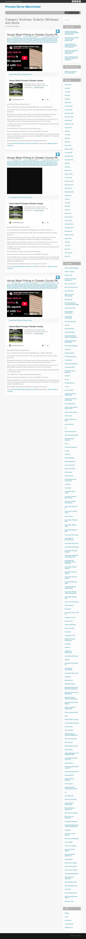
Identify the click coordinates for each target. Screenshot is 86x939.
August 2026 (68, 84)
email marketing (69, 390)
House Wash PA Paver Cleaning (19, 41)
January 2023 (68, 220)
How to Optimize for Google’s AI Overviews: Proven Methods (71, 45)
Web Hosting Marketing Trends (71, 897)
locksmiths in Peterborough (68, 651)
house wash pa (69, 516)
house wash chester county (70, 492)
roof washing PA (69, 796)
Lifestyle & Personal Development (70, 639)
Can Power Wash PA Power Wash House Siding (72, 303)
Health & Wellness (69, 458)
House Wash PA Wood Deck (46, 42)
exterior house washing (71, 412)
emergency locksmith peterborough (70, 394)
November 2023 (69, 185)
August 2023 (68, 195)
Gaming (67, 451)
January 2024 (68, 177)
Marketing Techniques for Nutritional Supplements (71, 688)
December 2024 (69, 156)
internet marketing (69, 628)
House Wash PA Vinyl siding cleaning (30, 42)
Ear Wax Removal (69, 383)
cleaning (67, 325)
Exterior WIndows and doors (49, 37)
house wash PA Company (71, 535)
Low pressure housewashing (68, 668)
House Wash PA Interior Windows (71, 551)
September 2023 (69, 192)
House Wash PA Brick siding (33, 38)
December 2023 (69, 181)
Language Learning (70, 635)
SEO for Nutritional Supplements (70, 808)
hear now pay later (70, 465)
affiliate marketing (69, 271)
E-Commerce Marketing (71, 363)
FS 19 (66, 443)
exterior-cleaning (69, 424)
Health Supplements (70, 461)
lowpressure (68, 676)
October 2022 (68, 231)
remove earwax (69, 783)
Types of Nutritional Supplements (70, 854)
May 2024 (67, 163)
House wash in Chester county (71, 512)
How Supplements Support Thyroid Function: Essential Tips (72, 39)
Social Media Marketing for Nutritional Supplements (72, 825)
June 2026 (67, 92)
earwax (67, 386)
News (55, 42)
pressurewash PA (69, 775)
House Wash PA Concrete (26, 40)
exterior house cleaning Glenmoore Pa (71, 407)
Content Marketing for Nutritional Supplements (71, 336)
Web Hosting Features (71, 893)
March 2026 (68, 102)
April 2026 (67, 99)
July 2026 (67, 88)
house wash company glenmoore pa (70, 497)
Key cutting (68, 632)
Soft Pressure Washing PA (72, 838)
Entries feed (68, 920)
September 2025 (69, 124)
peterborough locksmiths (71, 746)
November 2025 (69, 117)
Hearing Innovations (70, 468)
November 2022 (69, 227)
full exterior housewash (71, 447)
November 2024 (69, 159)
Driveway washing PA (70, 356)
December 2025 (69, 113)
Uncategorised (68, 859)
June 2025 (67, 134)
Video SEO (68, 889)
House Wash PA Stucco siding (14, 42)
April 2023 (67, 210)
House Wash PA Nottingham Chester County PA (70, 562)
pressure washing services (72, 771)
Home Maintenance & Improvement (70, 480)
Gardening (67, 454)
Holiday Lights (68, 472)
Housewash (68, 609)
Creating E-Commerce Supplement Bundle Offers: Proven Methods (72, 32)
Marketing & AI (69, 680)
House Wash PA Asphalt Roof (19, 38)
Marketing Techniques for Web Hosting (71, 693)
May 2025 (67, 138)
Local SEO (67, 644)
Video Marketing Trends (71, 885)
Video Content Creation (71, 870)
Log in (66, 917)
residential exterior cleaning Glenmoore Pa (71, 787)
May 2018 (67, 256)
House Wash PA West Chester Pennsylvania (70, 592)
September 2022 (69, 235)
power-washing (69, 763)
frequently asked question (71, 435)
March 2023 (68, 213)
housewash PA (69, 621)
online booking (68, 726)
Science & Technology (71, 799)
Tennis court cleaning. (70, 846)
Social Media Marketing (71, 821)
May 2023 (67, 206)
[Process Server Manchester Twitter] (80, 1)
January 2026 (68, 109)
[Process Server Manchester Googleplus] (73, 1)
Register (67, 913)
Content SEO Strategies (71, 346)
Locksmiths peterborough (71, 656)
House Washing (69, 605)
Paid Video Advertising (71, 739)
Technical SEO (69, 842)
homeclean (68, 484)
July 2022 (67, 242)
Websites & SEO (69, 901)
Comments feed (69, 924)
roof (66, 792)
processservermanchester (29, 37)
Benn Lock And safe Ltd (71, 287)
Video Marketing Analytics (71, 873)
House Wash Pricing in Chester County (20, 74)
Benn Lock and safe (70, 283)
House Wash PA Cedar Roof (47, 38)
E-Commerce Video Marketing (70, 371)
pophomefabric (69, 749)
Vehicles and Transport (71, 863)
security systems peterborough (69, 803)
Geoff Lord (67, 71)
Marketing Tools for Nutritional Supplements (71, 698)
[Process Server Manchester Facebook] (75, 1)
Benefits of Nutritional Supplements (70, 279)
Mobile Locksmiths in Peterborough (70, 708)
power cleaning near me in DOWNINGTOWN (72, 753)
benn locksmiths (69, 291)
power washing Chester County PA (71, 758)
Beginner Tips (68, 275)
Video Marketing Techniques (69, 877)
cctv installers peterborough (68, 317)
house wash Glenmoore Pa (71, 507)
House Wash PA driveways (39, 40)
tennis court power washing (70, 850)
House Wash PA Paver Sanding (35, 41)
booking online (68, 299)
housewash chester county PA (72, 613)
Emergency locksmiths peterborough (71, 399)
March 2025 (68, 145)
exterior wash (68, 416)
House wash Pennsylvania (72, 601)
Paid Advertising (69, 730)
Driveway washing (69, 353)
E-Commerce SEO (70, 367)
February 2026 (69, 106)
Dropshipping (68, 360)
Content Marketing (70, 332)
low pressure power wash (71, 673)
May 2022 (67, 249)
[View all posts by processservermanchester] (36, 37)
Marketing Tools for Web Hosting (71, 703)
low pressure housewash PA (71, 663)
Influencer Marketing (70, 624)
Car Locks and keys (70, 308)
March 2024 (68, 170)
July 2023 (67, 199)
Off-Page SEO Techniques (72, 719)
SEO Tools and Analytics (71, 813)
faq (65, 428)
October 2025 (68, 120)
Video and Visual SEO (70, 866)
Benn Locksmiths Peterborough (69, 295)
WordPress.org (69, 927)
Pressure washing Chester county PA (72, 767)
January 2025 (68, 152)
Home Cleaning (69, 476)
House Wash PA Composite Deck (69, 539)
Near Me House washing (71, 712)
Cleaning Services (69, 328)
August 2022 (68, 238)
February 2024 (69, 174)
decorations (68, 349)
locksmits (67, 659)
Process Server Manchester (23, 6)
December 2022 (69, 224)
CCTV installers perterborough (69, 312)
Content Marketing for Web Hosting (70, 341)
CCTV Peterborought (70, 321)
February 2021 (69, 252)
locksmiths (67, 647)
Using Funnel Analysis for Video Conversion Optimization (71, 52)
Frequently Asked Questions (69, 439)
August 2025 (68, 127)
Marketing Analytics (70, 684)
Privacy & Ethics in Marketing (69, 779)
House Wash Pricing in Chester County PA (32, 34)
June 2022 (67, 245)
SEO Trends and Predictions (69, 817)
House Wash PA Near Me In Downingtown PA (71, 556)
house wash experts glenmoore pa (70, 502)
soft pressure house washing (70, 834)
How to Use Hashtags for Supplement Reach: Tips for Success (71, 58)
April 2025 (67, 142)
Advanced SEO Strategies (72, 268)
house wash (68, 488)
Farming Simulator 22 (70, 431)
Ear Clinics (67, 376)
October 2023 (68, 188)
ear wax (67, 379)
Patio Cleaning (68, 742)
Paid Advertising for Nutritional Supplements (71, 734)
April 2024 (67, 167)
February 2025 (69, 149)
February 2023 (69, 217)
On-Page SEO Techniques (72, 723)
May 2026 (67, 95)
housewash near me (70, 617)
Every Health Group (70, 403)
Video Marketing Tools (71, 882)
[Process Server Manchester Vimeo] (77, 1)
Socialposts (68, 830)
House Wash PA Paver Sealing (50, 41)
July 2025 (67, 131)
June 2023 (67, 202)
